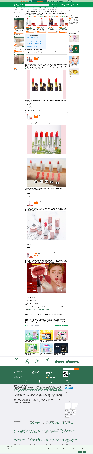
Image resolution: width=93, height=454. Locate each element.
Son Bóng (56, 432)
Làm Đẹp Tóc (68, 438)
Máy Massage (32, 439)
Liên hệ (53, 7)
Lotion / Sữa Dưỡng (37, 431)
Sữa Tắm (15, 438)
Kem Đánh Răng (55, 422)
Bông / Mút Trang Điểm (17, 433)
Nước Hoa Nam (37, 422)
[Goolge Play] (72, 374)
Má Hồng (60, 429)
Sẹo (55, 442)
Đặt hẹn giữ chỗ (61, 325)
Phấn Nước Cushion (49, 429)
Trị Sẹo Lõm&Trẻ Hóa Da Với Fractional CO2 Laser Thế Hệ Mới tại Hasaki (73, 28)
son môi (40, 51)
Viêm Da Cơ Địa (58, 442)
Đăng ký (76, 368)
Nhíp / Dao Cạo (70, 441)
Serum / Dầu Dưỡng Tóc (73, 430)
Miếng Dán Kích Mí (65, 441)
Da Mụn (51, 439)
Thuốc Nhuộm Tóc (70, 431)
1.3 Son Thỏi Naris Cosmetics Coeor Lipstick (34, 43)
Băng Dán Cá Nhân (33, 438)
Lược (71, 432)
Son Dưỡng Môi (55, 431)
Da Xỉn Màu (56, 440)
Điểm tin (57, 7)
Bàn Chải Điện (54, 424)
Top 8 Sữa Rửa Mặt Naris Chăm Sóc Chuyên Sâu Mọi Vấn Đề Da (39, 309)
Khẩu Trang (43, 438)
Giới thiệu (25, 7)
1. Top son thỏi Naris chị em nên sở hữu (33, 37)
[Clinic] (26, 381)
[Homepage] (18, 5)
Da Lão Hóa (48, 439)
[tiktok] (51, 373)
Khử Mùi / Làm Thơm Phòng (18, 429)
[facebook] (47, 373)
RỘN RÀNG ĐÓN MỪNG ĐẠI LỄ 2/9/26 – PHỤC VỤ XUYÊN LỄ (73, 23)
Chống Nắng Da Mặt (33, 433)
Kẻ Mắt (60, 430)
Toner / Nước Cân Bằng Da (34, 430)
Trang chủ (15, 9)
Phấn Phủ (47, 430)
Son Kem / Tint (48, 432)
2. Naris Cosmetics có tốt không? (31, 46)
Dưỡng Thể (16, 439)
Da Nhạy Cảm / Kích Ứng (57, 439)
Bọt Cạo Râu (16, 430)
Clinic (69, 12)
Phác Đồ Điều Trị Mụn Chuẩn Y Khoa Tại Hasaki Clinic (74, 25)
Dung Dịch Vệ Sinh (17, 432)
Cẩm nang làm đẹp (22, 9)
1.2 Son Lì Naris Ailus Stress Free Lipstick (33, 41)
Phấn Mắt (47, 431)
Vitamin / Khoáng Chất (65, 439)
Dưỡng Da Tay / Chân (21, 439)
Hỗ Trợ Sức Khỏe (65, 423)
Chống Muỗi (25, 431)
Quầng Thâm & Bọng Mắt (50, 442)
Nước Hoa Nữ (32, 422)
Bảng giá (34, 7)
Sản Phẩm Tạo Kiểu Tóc (66, 432)
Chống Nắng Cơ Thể (17, 440)
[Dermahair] (39, 381)
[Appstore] (72, 373)
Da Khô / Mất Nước (58, 438)
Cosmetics (28, 9)
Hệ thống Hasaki (72, 362)
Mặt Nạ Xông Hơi (27, 430)
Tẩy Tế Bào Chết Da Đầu (70, 429)
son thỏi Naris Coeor (32, 208)
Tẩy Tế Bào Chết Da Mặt (34, 429)
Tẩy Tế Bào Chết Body (24, 438)
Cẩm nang (40, 7)
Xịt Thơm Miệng (48, 424)
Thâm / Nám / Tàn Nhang (50, 441)
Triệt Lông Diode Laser (17, 13)
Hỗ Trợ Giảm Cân (73, 438)
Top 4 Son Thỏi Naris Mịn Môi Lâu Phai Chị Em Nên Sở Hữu (48, 9)
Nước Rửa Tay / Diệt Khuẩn (18, 431)
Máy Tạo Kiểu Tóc (65, 433)
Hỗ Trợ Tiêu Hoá (64, 422)
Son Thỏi (52, 432)
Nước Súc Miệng (48, 423)
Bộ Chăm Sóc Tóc (71, 433)
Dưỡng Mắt (39, 432)
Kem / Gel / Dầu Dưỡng (33, 432)
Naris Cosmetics (28, 306)
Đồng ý (84, 451)
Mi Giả (71, 440)
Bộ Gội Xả (63, 429)
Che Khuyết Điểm (55, 429)
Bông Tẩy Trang (48, 433)
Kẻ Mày (57, 430)
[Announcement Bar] (46, 1)
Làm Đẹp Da (64, 438)
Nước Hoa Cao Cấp (40, 423)
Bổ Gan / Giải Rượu (71, 423)
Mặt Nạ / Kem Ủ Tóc (65, 430)
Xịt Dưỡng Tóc (64, 431)
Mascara (51, 431)
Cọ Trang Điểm (54, 433)
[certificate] (72, 387)
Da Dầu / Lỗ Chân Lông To (50, 438)
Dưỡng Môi (43, 432)
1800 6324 (59, 362)
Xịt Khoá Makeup (52, 430)
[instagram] (49, 373)
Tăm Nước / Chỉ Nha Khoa (56, 423)
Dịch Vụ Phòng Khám (17, 12)
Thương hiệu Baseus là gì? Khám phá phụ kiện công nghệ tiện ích (73, 20)
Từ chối (80, 451)
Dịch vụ (30, 7)
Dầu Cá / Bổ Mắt (64, 424)
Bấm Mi (68, 440)
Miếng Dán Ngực (23, 432)
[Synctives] (53, 381)
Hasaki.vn (55, 396)
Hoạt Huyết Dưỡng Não (71, 424)
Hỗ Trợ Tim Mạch (70, 422)
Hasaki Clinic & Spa (18, 7)
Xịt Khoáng (32, 431)
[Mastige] (67, 381)
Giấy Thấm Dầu (64, 442)
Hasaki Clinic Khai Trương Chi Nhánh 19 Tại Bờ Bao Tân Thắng (74, 30)
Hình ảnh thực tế (47, 7)
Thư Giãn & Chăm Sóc (17, 14)
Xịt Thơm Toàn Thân (33, 423)
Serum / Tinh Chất (42, 430)
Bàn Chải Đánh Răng (49, 422)
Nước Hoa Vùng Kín (33, 424)
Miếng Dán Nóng (21, 430)
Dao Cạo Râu (25, 429)
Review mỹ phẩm (34, 9)
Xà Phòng (19, 438)
